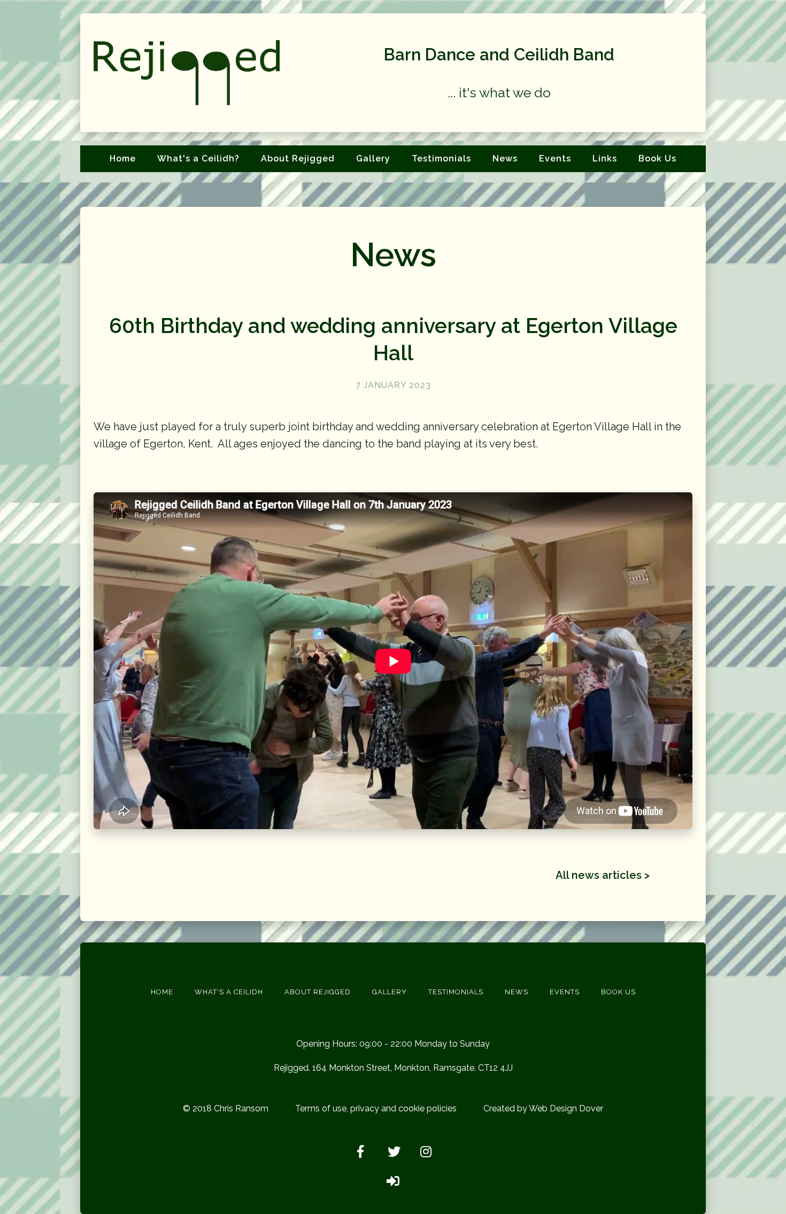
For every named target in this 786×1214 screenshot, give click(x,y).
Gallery (373, 158)
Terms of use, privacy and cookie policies (376, 1108)
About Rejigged (298, 158)
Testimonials (441, 158)
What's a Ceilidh (229, 992)
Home (123, 158)
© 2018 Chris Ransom (225, 1108)
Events (555, 158)
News (505, 158)
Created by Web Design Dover (543, 1108)
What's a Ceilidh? (198, 158)
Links (604, 158)
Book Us (657, 158)
